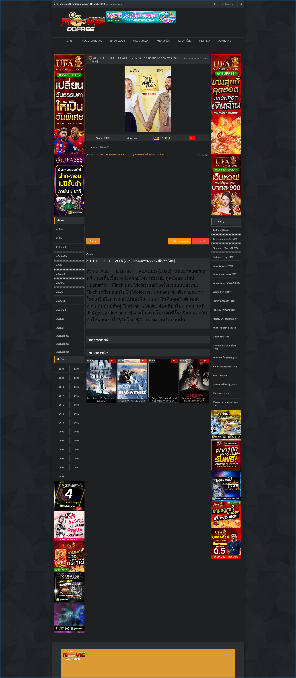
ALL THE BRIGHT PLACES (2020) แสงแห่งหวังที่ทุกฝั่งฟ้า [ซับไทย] (135, 60)
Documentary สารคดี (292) (226, 282)
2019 (61, 386)
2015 (61, 404)
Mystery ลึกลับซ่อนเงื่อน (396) (224, 347)
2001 (61, 467)
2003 (61, 458)
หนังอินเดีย (61, 300)
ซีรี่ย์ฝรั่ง (59, 229)
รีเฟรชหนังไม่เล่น (179, 241)
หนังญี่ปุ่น (60, 283)
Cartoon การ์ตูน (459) (223, 256)
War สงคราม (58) (221, 393)
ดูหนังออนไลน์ (93, 154)
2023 (61, 368)
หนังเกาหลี (61, 309)
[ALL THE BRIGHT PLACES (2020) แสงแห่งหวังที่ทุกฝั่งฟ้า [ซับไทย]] (90, 58)
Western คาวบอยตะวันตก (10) (225, 404)
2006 (76, 440)
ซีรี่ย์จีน (59, 238)
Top (226, 654)
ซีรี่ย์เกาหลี (61, 247)
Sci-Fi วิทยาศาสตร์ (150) (225, 366)
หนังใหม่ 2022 (62, 343)
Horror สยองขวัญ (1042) (224, 327)
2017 (61, 395)
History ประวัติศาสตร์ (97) (225, 318)
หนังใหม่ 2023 (62, 335)
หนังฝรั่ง (59, 292)
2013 (61, 413)
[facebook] (214, 4)
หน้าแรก (69, 41)
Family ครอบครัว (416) (224, 300)
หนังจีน (59, 265)
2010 (76, 422)
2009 (61, 431)
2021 (61, 377)
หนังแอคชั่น (163, 41)
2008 (76, 431)
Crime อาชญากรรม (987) (225, 273)
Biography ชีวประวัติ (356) (226, 248)
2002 (76, 458)
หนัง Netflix (61, 256)
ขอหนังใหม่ (224, 41)
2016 (76, 395)
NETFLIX (204, 41)
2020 (76, 377)
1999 (61, 476)
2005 (61, 449)
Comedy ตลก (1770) (223, 265)
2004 (76, 449)
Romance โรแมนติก (199, 58)
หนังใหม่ (60, 318)
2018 (76, 386)
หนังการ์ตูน (184, 41)
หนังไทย (60, 327)
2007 (61, 440)
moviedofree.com (113, 4)
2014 (76, 404)
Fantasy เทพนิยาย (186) (224, 309)
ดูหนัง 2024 (141, 41)
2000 (76, 467)
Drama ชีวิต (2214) (222, 291)
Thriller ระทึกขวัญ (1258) (225, 384)
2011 (61, 422)
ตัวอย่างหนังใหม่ (92, 41)
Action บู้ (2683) (221, 230)
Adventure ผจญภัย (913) (225, 239)
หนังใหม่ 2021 (62, 351)
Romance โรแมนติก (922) (225, 357)
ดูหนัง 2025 (117, 41)
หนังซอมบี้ (60, 274)
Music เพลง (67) (221, 336)
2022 (76, 368)
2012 (76, 413)
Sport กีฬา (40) (220, 375)
